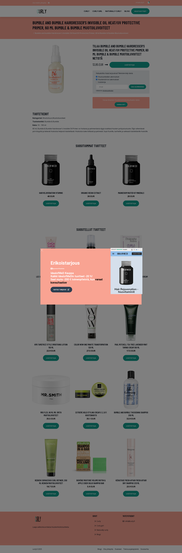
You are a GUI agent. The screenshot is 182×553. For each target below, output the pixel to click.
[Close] (41, 250)
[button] (61, 289)
